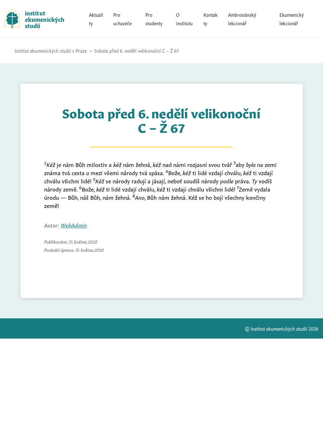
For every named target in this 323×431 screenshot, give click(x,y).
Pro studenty (153, 18)
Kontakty (210, 18)
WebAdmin (74, 225)
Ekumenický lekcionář (291, 18)
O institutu (184, 18)
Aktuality (96, 18)
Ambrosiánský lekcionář (242, 18)
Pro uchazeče (122, 18)
